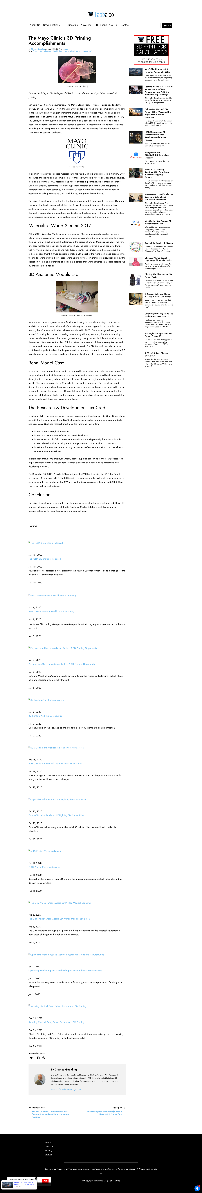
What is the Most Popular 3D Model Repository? (158, 222)
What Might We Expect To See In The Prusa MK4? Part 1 (159, 315)
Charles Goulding (38, 49)
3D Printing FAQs (104, 25)
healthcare (63, 51)
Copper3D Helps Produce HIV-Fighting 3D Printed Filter (56, 815)
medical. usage (82, 51)
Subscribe (72, 25)
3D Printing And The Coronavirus (45, 716)
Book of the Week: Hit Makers (159, 243)
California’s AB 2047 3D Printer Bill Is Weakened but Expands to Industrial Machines (158, 113)
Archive (48, 1154)
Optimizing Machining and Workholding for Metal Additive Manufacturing (65, 970)
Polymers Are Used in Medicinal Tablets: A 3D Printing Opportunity (62, 664)
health (55, 51)
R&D (90, 51)
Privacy (48, 1150)
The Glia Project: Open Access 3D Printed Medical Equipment (59, 918)
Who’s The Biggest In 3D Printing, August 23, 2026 (157, 70)
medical (71, 51)
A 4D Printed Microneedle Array (45, 867)
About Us (35, 25)
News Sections (51, 25)
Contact (125, 25)
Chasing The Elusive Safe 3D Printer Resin (158, 275)
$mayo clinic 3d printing (42, 51)
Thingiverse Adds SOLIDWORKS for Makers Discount (157, 155)
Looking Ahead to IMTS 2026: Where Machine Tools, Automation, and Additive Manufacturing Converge (159, 90)
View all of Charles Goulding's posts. (66, 1089)
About (48, 1142)
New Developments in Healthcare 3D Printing (51, 611)
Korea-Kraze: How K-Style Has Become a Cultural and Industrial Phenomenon (159, 197)
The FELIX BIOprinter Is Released (45, 559)
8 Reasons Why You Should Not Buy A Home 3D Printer (158, 295)
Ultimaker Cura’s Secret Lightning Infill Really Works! (158, 259)
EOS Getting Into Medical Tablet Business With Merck (55, 763)
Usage (65, 49)
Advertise (86, 25)
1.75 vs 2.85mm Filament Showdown (156, 354)
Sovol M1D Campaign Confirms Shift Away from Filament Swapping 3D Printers (157, 173)
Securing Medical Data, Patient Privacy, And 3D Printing (56, 1022)
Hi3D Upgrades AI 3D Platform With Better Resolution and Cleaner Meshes (156, 136)
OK (45, 1181)
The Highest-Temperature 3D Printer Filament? (158, 335)
